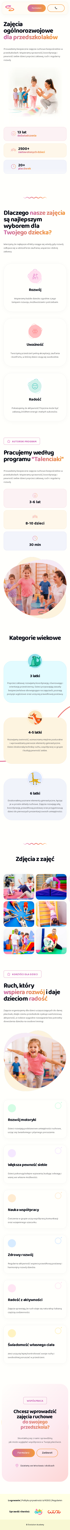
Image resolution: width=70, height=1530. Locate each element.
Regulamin (57, 1500)
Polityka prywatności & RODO (36, 1500)
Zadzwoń (47, 1453)
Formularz (36, 8)
